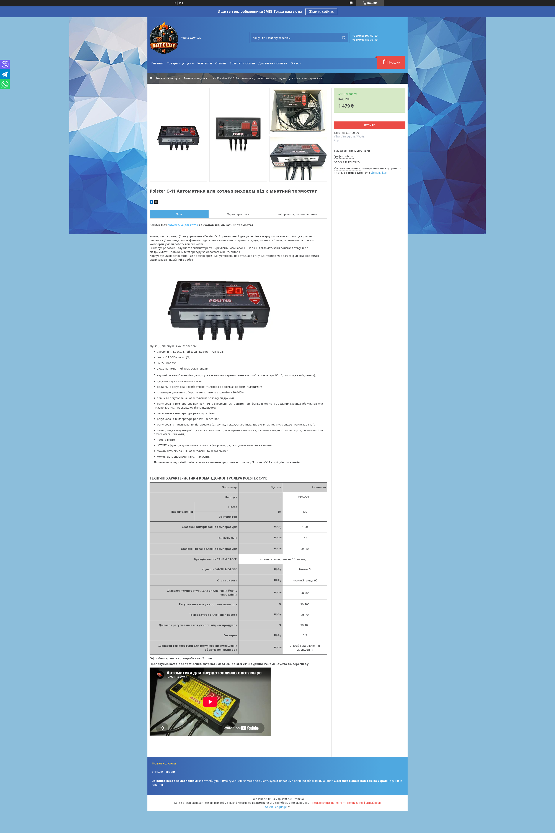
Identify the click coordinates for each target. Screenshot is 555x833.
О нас (295, 63)
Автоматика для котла (199, 78)
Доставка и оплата (272, 63)
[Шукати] (344, 37)
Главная (157, 63)
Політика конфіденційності (364, 803)
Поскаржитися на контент (328, 803)
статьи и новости (163, 772)
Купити (369, 125)
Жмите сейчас (321, 11)
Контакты (204, 63)
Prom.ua (298, 799)
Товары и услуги (179, 63)
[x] (156, 203)
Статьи (220, 63)
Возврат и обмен (242, 63)
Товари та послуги (167, 78)
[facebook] (151, 203)
